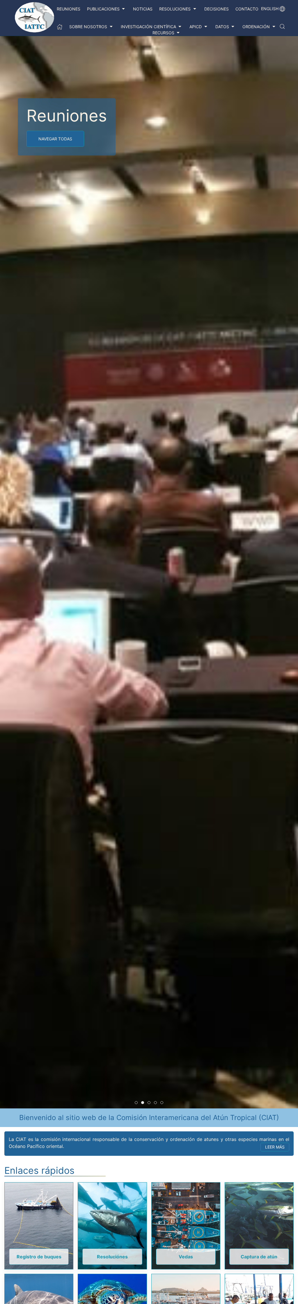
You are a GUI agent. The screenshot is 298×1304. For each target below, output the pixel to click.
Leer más (275, 1146)
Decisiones (216, 8)
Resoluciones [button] (175, 8)
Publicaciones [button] (103, 8)
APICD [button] (195, 26)
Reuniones (68, 8)
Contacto (246, 8)
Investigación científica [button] (148, 26)
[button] (282, 26)
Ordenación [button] (256, 26)
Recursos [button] (163, 32)
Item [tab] (137, 1103)
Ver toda (48, 138)
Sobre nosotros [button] (88, 26)
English (270, 8)
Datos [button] (222, 26)
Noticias (142, 8)
